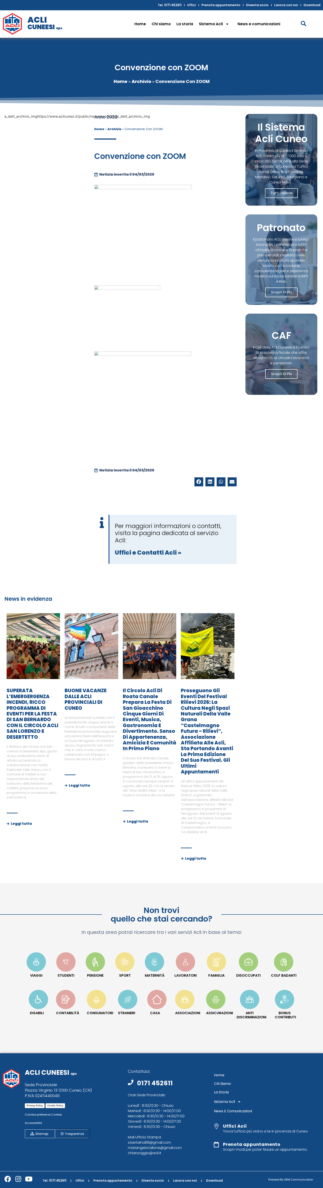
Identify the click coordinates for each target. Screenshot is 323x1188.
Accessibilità (33, 1123)
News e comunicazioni (259, 24)
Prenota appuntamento (220, 5)
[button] (198, 481)
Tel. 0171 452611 (169, 5)
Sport (125, 975)
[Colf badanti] (283, 962)
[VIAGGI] (36, 962)
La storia (184, 24)
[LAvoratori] (185, 962)
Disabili (37, 1012)
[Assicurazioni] (215, 999)
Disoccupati (248, 975)
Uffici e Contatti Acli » (148, 552)
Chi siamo (161, 24)
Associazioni (187, 1012)
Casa (155, 1012)
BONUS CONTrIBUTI (285, 1015)
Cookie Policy (55, 1105)
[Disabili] (38, 999)
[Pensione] (95, 962)
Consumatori (100, 1012)
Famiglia (216, 975)
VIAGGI (36, 975)
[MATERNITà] (154, 962)
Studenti (66, 975)
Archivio (141, 81)
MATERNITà (154, 975)
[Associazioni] (184, 999)
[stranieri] (127, 999)
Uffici (191, 5)
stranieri (126, 1012)
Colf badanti (283, 975)
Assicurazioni (219, 1012)
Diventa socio (257, 5)
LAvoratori (185, 975)
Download (312, 5)
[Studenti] (66, 962)
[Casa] (157, 999)
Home (140, 24)
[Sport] (124, 962)
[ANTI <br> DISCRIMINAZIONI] (249, 999)
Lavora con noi (286, 5)
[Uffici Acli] (216, 1126)
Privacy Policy (35, 1105)
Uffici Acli (235, 1126)
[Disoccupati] (248, 962)
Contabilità (67, 1012)
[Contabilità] (65, 999)
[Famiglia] (216, 962)
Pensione (95, 975)
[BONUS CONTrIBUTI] (284, 999)
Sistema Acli (211, 24)
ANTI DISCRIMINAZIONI (251, 1015)
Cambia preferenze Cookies (43, 1114)
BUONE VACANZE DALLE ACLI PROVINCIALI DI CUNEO (86, 699)
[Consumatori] (96, 999)
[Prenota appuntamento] (216, 1144)
